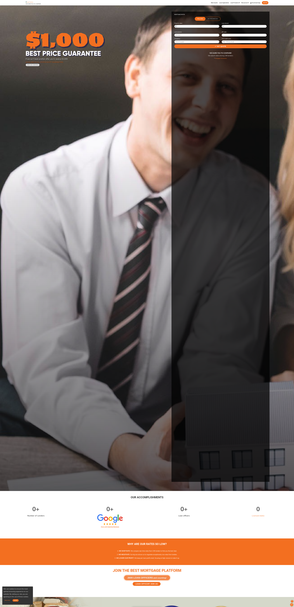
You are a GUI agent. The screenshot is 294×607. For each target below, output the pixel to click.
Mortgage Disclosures (221, 58)
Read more (7, 600)
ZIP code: (224, 32)
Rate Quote (214, 3)
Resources (244, 3)
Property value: (178, 23)
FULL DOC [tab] (200, 19)
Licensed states (258, 515)
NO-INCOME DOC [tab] (213, 19)
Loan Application (224, 3)
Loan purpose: (178, 32)
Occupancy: (177, 39)
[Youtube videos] (292, 601)
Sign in (265, 2)
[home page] (29, 1)
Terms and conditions (32, 64)
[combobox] (196, 35)
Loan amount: (225, 23)
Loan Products (234, 3)
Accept (15, 600)
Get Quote (221, 46)
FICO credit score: (226, 39)
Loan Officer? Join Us (146, 584)
